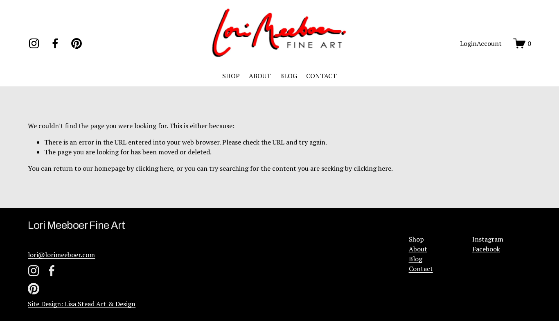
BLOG (288, 75)
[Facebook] (55, 43)
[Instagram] (34, 43)
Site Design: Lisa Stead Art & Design (81, 303)
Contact (421, 268)
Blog (415, 258)
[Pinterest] (76, 43)
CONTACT (321, 75)
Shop (416, 239)
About (418, 248)
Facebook (486, 248)
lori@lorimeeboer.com (61, 254)
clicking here (154, 168)
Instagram (487, 239)
